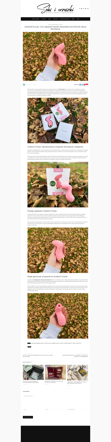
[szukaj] (88, 8)
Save (87, 84)
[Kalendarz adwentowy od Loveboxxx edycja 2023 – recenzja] (55, 372)
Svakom (73, 343)
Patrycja (29, 84)
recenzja (61, 343)
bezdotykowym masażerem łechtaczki (42, 279)
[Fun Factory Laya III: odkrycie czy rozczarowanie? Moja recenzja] (33, 372)
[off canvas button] (23, 8)
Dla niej (50, 24)
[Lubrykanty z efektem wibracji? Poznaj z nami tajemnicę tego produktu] (77, 372)
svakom (61, 24)
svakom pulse (78, 343)
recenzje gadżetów (55, 24)
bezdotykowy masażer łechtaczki (37, 343)
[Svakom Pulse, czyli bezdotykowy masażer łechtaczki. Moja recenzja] (55, 56)
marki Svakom (61, 89)
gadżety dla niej (48, 343)
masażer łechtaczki (55, 343)
